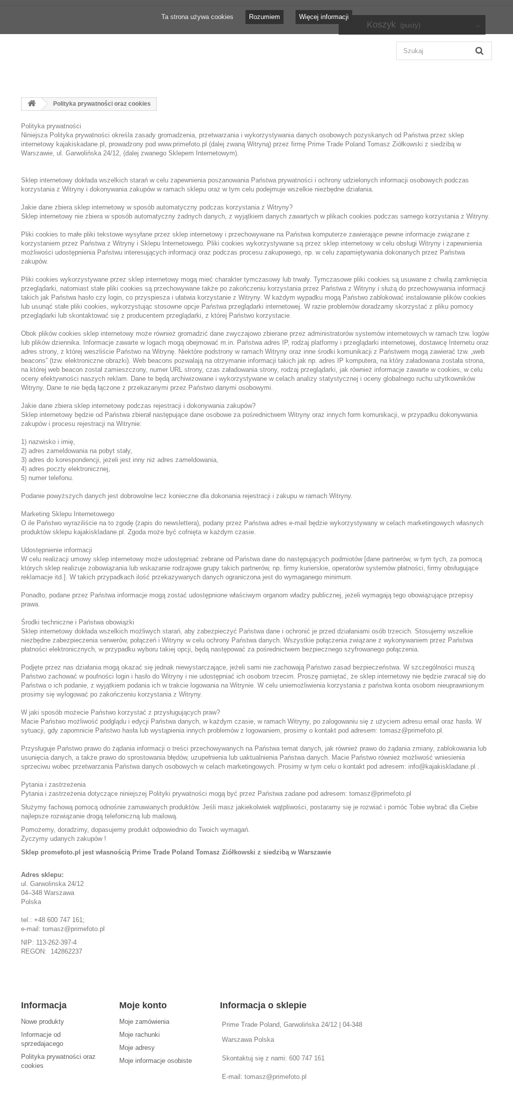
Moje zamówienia (144, 1021)
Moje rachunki (139, 1034)
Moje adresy (137, 1047)
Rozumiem (264, 17)
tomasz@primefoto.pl (275, 1076)
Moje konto (143, 1005)
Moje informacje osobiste (155, 1060)
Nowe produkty (42, 1021)
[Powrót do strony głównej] (31, 104)
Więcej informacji (324, 17)
